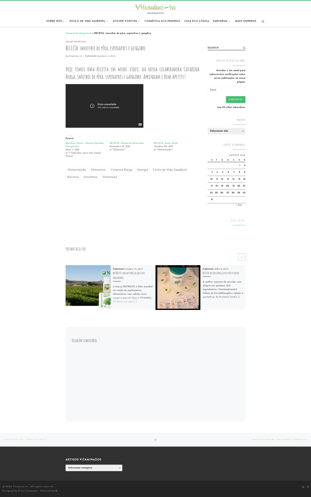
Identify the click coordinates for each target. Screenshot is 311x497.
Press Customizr (28, 491)
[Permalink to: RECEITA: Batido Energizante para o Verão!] (178, 287)
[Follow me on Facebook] (308, 487)
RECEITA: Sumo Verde (166, 143)
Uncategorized (83, 33)
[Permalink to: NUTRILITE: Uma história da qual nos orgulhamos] (88, 287)
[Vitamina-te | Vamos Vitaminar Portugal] (155, 6)
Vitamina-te (75, 56)
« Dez (239, 205)
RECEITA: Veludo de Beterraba (127, 143)
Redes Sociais (238, 220)
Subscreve (236, 99)
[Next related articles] (241, 257)
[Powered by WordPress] (56, 491)
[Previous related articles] (233, 257)
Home (69, 33)
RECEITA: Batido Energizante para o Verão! (221, 273)
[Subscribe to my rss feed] (303, 487)
